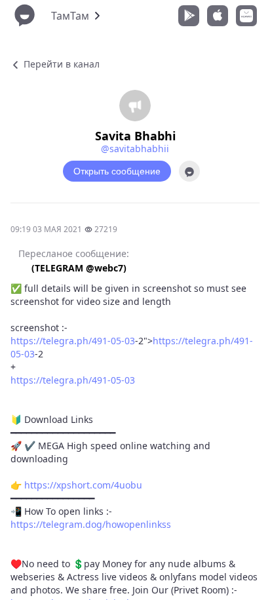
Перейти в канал (60, 64)
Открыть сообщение (117, 171)
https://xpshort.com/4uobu (83, 485)
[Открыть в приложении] (189, 171)
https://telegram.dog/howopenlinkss (90, 524)
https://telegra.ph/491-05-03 (72, 340)
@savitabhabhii (135, 148)
